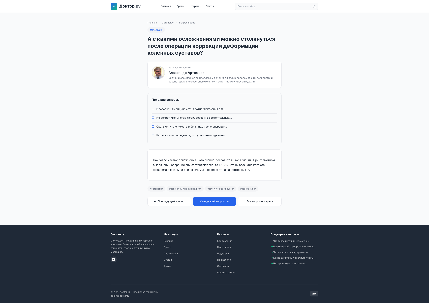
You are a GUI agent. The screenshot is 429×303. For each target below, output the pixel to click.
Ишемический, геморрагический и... (294, 246)
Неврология (224, 247)
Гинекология (224, 259)
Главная (166, 6)
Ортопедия (168, 22)
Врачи (180, 6)
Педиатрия (223, 253)
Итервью (195, 6)
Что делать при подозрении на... (291, 252)
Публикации (171, 253)
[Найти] (314, 6)
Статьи (210, 6)
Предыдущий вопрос (171, 201)
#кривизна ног (248, 188)
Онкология (223, 266)
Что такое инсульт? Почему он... (291, 240)
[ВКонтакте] (114, 259)
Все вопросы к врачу (260, 201)
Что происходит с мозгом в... (290, 263)
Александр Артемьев (186, 73)
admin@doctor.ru (120, 295)
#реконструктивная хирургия (185, 188)
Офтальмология (226, 272)
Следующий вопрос (212, 201)
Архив (167, 266)
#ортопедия (156, 188)
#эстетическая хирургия (220, 188)
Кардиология (224, 240)
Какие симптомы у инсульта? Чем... (293, 257)
